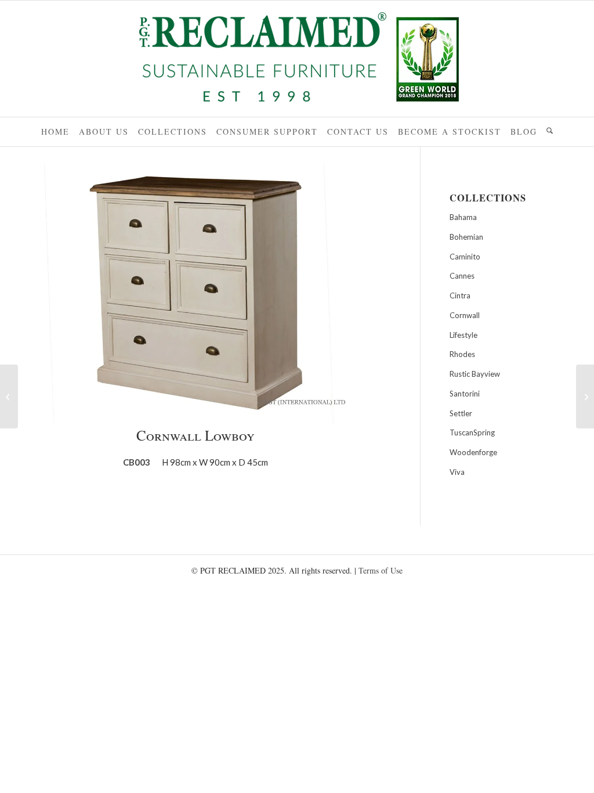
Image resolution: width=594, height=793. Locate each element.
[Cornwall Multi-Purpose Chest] (9, 396)
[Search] (549, 131)
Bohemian (466, 236)
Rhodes (462, 354)
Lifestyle (463, 335)
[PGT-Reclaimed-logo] (297, 60)
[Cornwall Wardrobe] (585, 396)
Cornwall (465, 315)
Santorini (465, 393)
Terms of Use (380, 570)
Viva (457, 472)
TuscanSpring (472, 432)
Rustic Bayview (475, 374)
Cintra (460, 295)
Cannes (462, 275)
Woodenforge (473, 452)
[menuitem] (55, 131)
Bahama (463, 217)
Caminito (465, 256)
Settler (461, 413)
